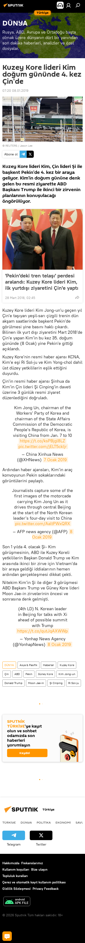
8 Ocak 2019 (59, 644)
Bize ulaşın (39, 869)
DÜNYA (9, 665)
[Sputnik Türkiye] (14, 7)
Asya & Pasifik (28, 665)
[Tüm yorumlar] (7, 936)
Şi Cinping (56, 683)
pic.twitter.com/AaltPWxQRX (42, 523)
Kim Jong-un (67, 674)
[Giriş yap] (68, 5)
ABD (17, 674)
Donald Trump (13, 683)
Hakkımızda (10, 863)
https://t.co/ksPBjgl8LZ (42, 440)
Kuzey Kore (67, 665)
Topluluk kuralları (15, 876)
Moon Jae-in (36, 683)
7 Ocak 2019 (55, 459)
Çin (6, 674)
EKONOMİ (63, 822)
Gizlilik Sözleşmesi (16, 888)
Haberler (48, 665)
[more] (77, 297)
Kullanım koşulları (15, 869)
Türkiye (9, 822)
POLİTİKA (44, 822)
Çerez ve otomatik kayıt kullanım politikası (34, 882)
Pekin (29, 674)
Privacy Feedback (46, 888)
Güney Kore (45, 674)
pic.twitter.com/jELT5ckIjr (42, 446)
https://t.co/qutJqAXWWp (42, 631)
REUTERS (11, 145)
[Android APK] (17, 902)
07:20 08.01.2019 (15, 90)
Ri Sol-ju (73, 683)
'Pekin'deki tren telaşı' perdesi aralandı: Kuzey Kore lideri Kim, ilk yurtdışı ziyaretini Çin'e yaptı (41, 281)
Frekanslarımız (32, 863)
